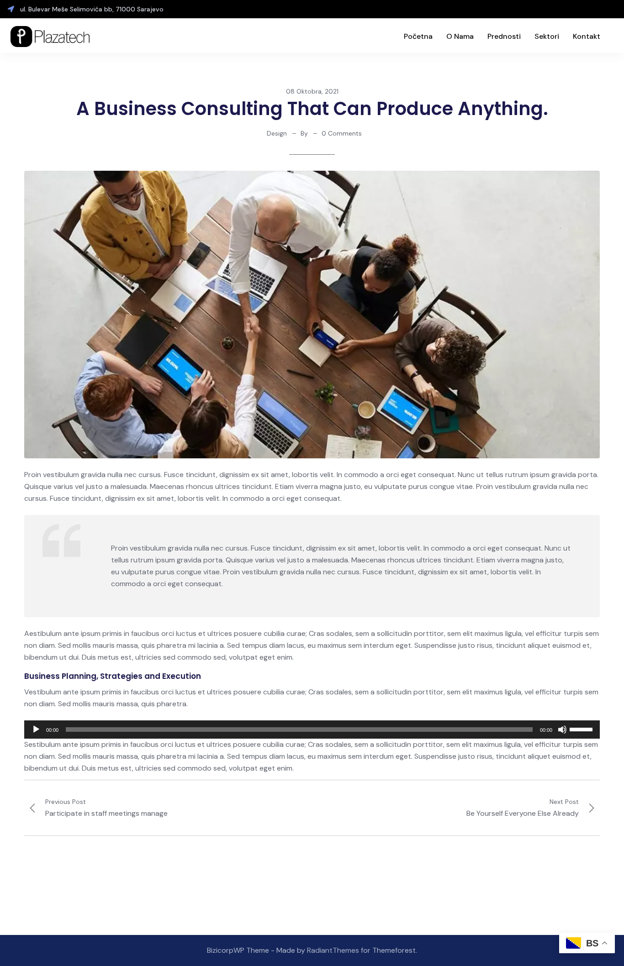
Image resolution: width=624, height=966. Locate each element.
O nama (460, 36)
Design (277, 133)
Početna (418, 36)
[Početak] (36, 729)
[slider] (582, 728)
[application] (312, 729)
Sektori (546, 36)
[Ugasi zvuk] (562, 729)
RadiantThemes (334, 950)
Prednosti (504, 36)
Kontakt (586, 36)
